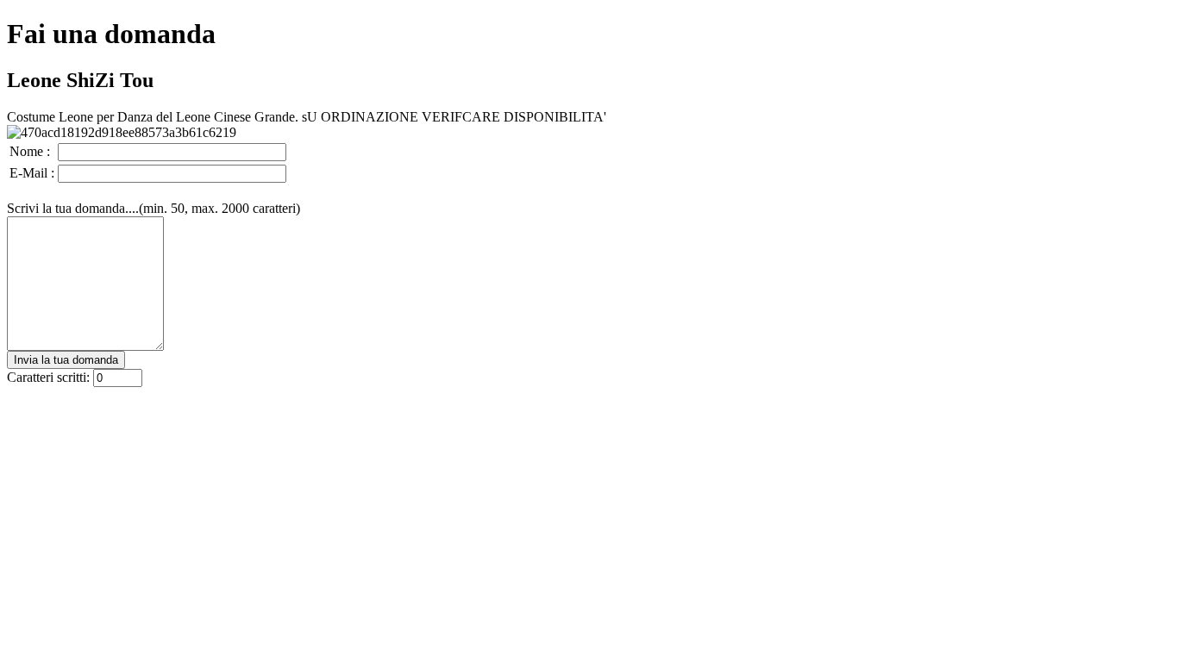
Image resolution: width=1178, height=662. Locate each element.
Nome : (29, 151)
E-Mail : (31, 173)
